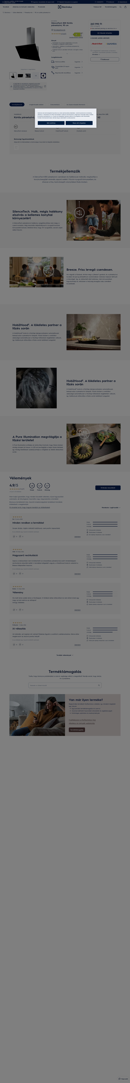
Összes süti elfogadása (79, 123)
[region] (66, 118)
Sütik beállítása (51, 123)
